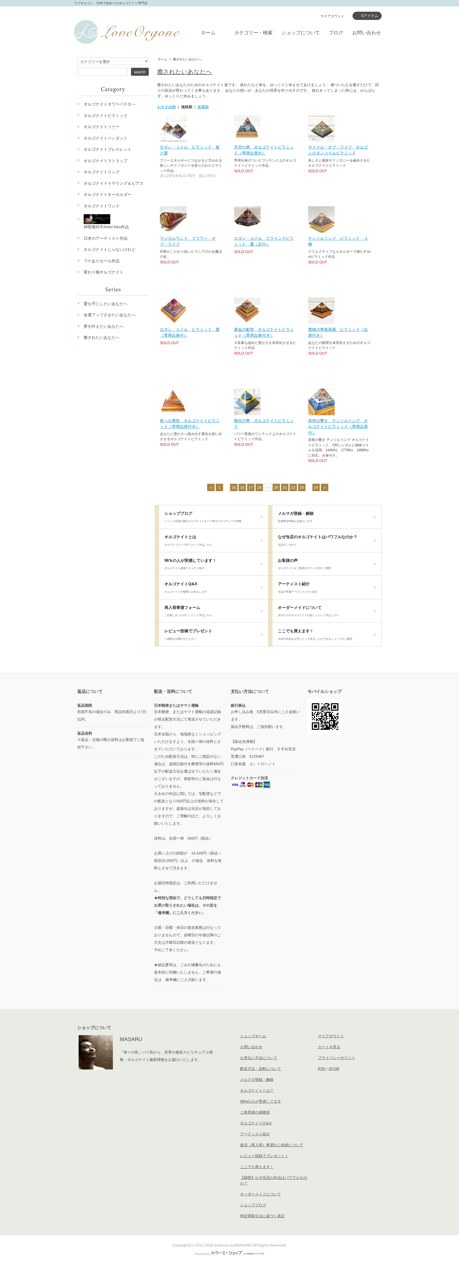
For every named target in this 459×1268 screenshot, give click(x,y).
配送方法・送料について (260, 1069)
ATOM (334, 1069)
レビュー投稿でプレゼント (188, 634)
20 (276, 487)
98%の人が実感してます (260, 1101)
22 (293, 487)
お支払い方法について (258, 1058)
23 (302, 487)
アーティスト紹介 (298, 587)
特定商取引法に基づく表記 (262, 1216)
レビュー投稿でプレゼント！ (264, 1156)
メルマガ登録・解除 (296, 517)
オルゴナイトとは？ (257, 1090)
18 (259, 487)
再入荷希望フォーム (188, 611)
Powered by (202, 1254)
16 (242, 487)
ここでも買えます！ (315, 634)
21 (285, 487)
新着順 (203, 107)
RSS (321, 1069)
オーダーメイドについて (308, 611)
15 (234, 487)
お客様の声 (304, 564)
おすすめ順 (166, 107)
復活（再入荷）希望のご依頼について (271, 1145)
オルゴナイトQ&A (185, 587)
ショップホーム (253, 1036)
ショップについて (301, 32)
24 (316, 487)
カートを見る (329, 1047)
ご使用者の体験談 (255, 1112)
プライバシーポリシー (336, 1058)
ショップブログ (202, 517)
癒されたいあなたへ (187, 59)
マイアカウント (332, 16)
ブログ (336, 32)
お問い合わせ (366, 32)
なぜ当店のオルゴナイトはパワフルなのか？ (318, 540)
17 (251, 487)
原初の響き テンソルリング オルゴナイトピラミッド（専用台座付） (338, 426)
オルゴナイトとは (188, 540)
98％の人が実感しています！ (190, 564)
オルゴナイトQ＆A (255, 1123)
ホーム (208, 32)
